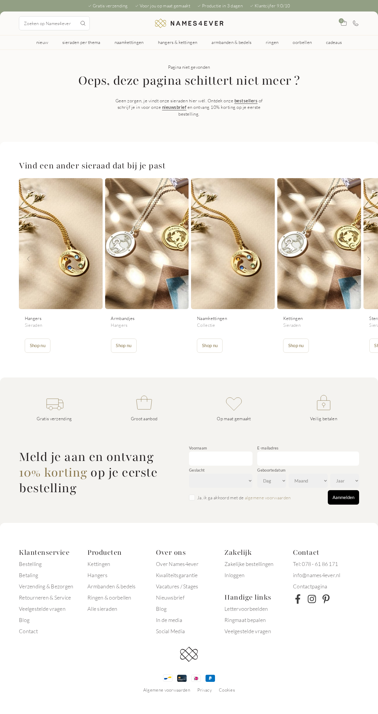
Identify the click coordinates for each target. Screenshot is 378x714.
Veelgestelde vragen (42, 608)
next (368, 259)
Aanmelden (343, 497)
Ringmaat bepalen (245, 620)
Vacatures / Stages (177, 586)
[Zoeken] (82, 23)
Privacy (204, 689)
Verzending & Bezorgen (46, 586)
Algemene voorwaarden (166, 689)
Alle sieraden (102, 608)
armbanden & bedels (231, 42)
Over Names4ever (177, 564)
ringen (272, 42)
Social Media (170, 631)
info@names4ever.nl (316, 575)
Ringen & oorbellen (109, 597)
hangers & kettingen (178, 42)
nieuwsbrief (174, 107)
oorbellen (302, 42)
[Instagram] (312, 599)
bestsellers (246, 100)
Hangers (97, 575)
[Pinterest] (326, 599)
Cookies (227, 689)
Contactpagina (310, 586)
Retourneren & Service (45, 597)
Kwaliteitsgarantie (177, 575)
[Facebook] (297, 599)
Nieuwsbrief (170, 597)
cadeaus (334, 42)
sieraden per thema (81, 42)
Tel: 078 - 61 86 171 (315, 564)
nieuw (42, 42)
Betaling (28, 575)
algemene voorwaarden (268, 497)
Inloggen (234, 575)
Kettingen (98, 564)
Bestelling (30, 564)
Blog (24, 620)
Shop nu (37, 345)
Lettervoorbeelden (246, 608)
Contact (28, 631)
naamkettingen (129, 42)
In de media (169, 620)
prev (28, 259)
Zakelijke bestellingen (249, 564)
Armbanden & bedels (111, 586)
